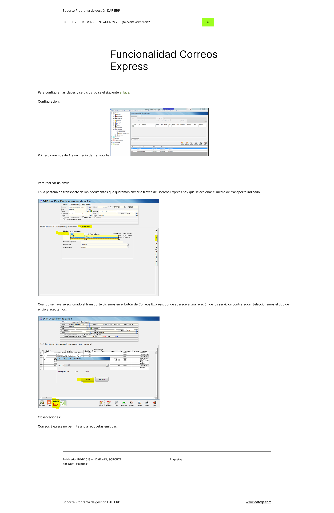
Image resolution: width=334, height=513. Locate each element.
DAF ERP (68, 22)
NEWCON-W (107, 22)
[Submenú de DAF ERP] (76, 22)
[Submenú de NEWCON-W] (116, 22)
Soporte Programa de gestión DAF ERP (91, 10)
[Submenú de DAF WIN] (94, 22)
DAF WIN (86, 22)
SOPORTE (115, 459)
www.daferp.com (258, 502)
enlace (124, 92)
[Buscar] (208, 22)
